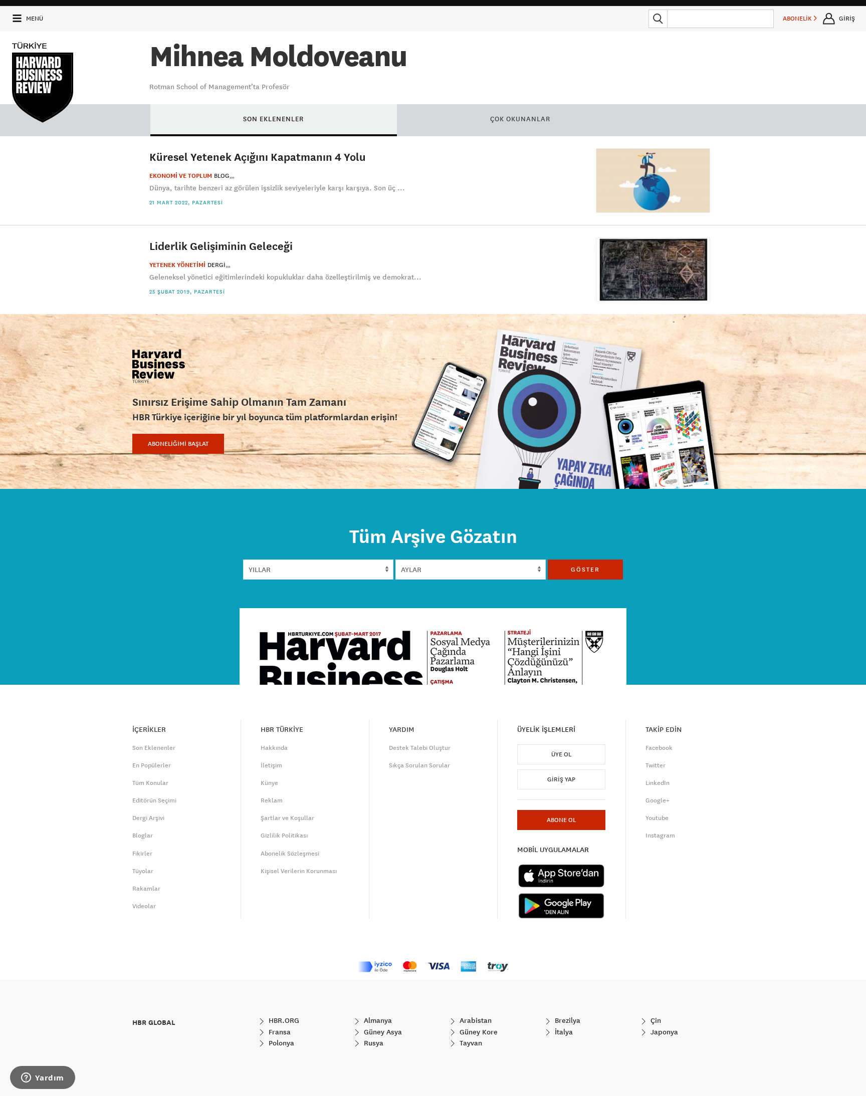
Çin (654, 1020)
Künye (269, 783)
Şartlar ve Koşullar (287, 818)
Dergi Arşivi (148, 818)
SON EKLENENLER (273, 118)
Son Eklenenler (153, 748)
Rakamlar (146, 889)
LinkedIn (657, 783)
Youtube (657, 818)
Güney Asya (382, 1031)
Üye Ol (561, 754)
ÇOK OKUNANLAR (520, 118)
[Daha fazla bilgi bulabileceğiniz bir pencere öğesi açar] (42, 1078)
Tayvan (470, 1042)
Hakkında (274, 748)
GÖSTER (585, 570)
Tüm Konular (150, 783)
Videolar (144, 906)
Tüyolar (142, 871)
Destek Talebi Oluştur (420, 748)
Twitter (655, 765)
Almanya (377, 1020)
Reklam (272, 800)
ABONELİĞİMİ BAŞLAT (178, 444)
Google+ (657, 800)
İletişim (271, 765)
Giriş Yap (561, 779)
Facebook (659, 748)
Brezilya (566, 1020)
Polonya (280, 1042)
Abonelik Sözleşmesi (290, 854)
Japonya (663, 1031)
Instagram (660, 836)
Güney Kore (478, 1031)
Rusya (372, 1042)
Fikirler (142, 854)
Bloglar (142, 836)
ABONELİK (798, 19)
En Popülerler (151, 765)
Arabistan (475, 1020)
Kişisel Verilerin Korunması (299, 871)
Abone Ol (561, 820)
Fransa (279, 1031)
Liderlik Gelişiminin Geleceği (221, 245)
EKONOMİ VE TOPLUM (180, 176)
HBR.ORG (283, 1020)
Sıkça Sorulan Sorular (419, 765)
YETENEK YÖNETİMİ (177, 265)
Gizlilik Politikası (284, 836)
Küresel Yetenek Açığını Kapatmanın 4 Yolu (257, 156)
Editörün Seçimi (154, 800)
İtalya (563, 1031)
